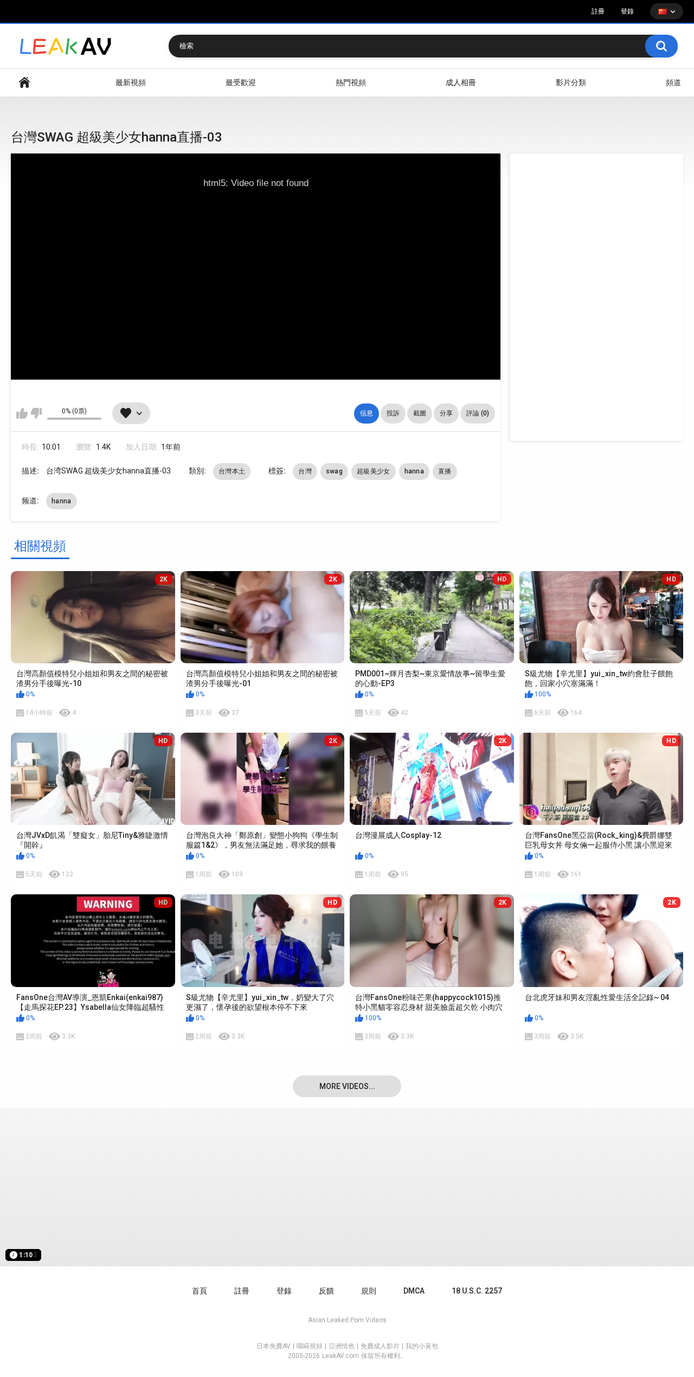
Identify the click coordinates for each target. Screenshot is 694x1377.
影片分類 (571, 82)
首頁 (24, 83)
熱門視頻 (351, 82)
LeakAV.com (340, 1356)
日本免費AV (273, 1346)
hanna (414, 471)
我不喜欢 (36, 413)
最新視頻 (130, 82)
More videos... (347, 1086)
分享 (446, 413)
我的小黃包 (422, 1346)
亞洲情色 (342, 1346)
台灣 (305, 471)
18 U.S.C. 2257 (477, 1290)
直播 (445, 471)
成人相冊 (461, 82)
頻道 (673, 82)
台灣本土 (232, 471)
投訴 (393, 413)
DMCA (414, 1290)
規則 (368, 1290)
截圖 (419, 413)
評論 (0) (477, 413)
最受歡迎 (241, 82)
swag (334, 471)
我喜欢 (22, 413)
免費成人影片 (380, 1346)
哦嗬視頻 (310, 1346)
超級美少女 (373, 471)
